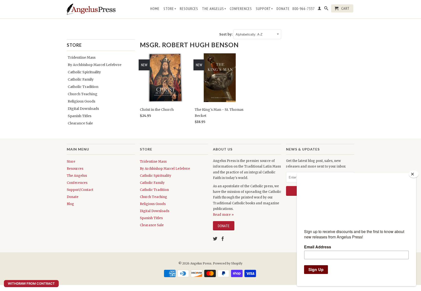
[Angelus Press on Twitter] (215, 238)
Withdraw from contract (31, 283)
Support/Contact (80, 190)
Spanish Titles (79, 116)
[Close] (414, 174)
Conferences (241, 8)
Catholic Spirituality (84, 72)
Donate (283, 8)
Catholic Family (81, 79)
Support (264, 8)
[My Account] (319, 9)
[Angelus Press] (91, 9)
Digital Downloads (83, 108)
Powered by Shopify (227, 263)
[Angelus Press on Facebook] (222, 238)
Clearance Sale (80, 123)
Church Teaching (82, 94)
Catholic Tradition (83, 86)
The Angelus (214, 8)
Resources (189, 8)
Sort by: (226, 34)
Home (155, 8)
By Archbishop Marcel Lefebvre (94, 65)
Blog (70, 204)
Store (169, 8)
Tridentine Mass (82, 57)
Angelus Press (200, 263)
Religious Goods (81, 101)
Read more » (223, 215)
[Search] (326, 9)
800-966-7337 (303, 8)
